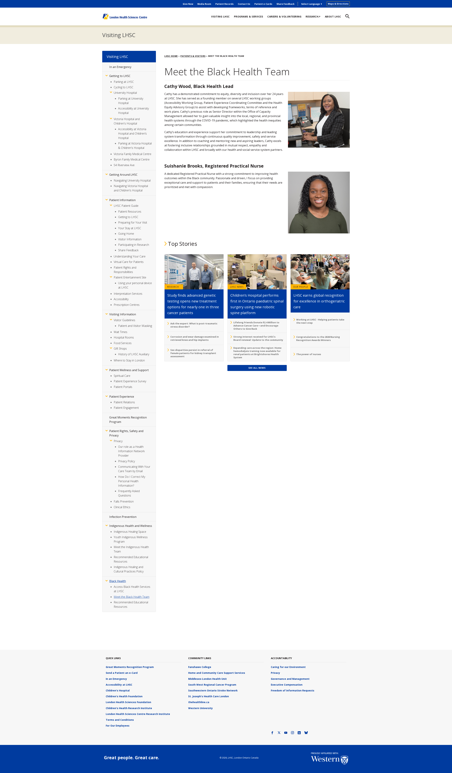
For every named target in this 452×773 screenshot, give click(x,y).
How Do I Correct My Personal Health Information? (131, 481)
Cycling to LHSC (123, 87)
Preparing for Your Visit (132, 222)
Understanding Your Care (129, 256)
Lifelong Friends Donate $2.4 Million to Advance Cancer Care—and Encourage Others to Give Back (256, 325)
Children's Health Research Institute (129, 708)
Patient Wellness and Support (129, 370)
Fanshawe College (199, 667)
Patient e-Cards (263, 3)
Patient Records (224, 3)
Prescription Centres (126, 305)
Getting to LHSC (119, 76)
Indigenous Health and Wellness (130, 526)
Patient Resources (129, 211)
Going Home (126, 234)
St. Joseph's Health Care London (208, 696)
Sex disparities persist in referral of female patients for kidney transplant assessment (193, 353)
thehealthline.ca (198, 702)
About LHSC (333, 16)
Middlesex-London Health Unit (207, 678)
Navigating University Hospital (132, 180)
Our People (300, 286)
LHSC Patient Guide (126, 206)
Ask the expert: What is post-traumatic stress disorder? (193, 325)
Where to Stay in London (129, 360)
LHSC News (236, 286)
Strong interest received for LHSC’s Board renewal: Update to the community (258, 338)
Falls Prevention (124, 501)
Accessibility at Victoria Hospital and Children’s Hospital (132, 133)
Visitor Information (129, 239)
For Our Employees (117, 725)
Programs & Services (248, 16)
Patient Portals (123, 387)
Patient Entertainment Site (130, 277)
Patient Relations (124, 402)
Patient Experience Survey (130, 381)
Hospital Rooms (124, 337)
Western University (200, 708)
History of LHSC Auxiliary (133, 354)
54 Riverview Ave (124, 165)
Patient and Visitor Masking (135, 326)
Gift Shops (120, 348)
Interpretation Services (128, 294)
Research (173, 286)
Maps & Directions (338, 3)
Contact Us (244, 3)
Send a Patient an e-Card (122, 672)
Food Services (123, 343)
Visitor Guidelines (124, 320)
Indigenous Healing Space (130, 532)
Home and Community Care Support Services (216, 672)
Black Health (117, 581)
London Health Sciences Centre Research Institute (138, 714)
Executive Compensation (286, 684)
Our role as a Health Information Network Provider (131, 451)
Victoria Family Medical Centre (132, 154)
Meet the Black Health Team (131, 597)
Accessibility (121, 299)
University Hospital (125, 93)
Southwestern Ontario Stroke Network (213, 690)
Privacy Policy (126, 461)
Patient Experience (121, 397)
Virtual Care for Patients (129, 262)
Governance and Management (290, 678)
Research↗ (313, 16)
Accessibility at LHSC (119, 684)
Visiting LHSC (220, 16)
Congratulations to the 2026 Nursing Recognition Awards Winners (318, 338)
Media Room (204, 3)
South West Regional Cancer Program (212, 684)
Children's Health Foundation (124, 696)
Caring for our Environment (288, 667)
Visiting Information (122, 314)
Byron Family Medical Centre (132, 159)
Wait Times (120, 332)
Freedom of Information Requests (292, 690)
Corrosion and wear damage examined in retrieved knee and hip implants (194, 338)
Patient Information (122, 200)
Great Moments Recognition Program (130, 667)
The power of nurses (308, 354)
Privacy (118, 441)
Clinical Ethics (122, 507)
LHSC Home (171, 56)
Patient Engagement (126, 408)
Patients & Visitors (193, 56)
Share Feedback (285, 3)
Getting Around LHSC (123, 175)
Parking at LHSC (124, 82)
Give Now (188, 3)
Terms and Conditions (120, 719)
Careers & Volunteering (284, 16)
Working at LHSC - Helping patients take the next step (320, 321)
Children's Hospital (118, 690)
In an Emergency (120, 67)
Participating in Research (133, 245)
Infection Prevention (122, 517)
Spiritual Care (122, 376)
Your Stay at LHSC (129, 228)
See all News (257, 367)
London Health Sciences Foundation (128, 702)
